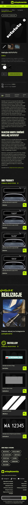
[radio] (4, 67)
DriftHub (17, 454)
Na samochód (7, 454)
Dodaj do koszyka (15, 74)
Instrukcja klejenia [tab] (17, 95)
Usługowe (6, 464)
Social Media (16, 451)
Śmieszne (5, 461)
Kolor (4, 64)
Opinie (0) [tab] (24, 95)
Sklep (13, 10)
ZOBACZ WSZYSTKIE (8, 183)
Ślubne (15, 458)
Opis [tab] (2, 95)
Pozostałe (6, 458)
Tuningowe (20, 10)
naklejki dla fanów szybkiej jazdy (16, 167)
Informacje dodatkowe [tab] (7, 95)
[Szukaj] (24, 497)
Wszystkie (6, 451)
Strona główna (5, 10)
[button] (24, 20)
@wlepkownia (6, 333)
